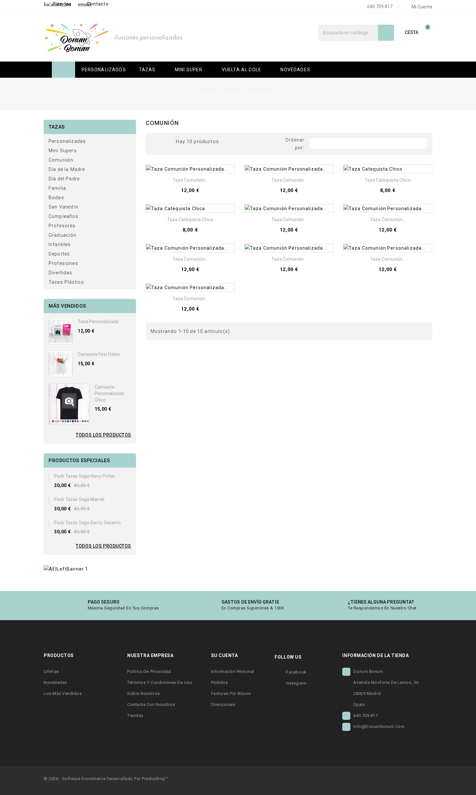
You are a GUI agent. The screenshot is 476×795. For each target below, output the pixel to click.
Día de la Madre (67, 169)
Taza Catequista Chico (388, 180)
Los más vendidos (63, 693)
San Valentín (63, 207)
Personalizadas (67, 141)
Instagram (296, 683)
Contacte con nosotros (151, 704)
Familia (57, 188)
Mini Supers (63, 150)
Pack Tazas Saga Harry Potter (84, 476)
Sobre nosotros (143, 693)
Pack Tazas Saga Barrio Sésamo (87, 522)
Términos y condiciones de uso (159, 682)
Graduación (63, 235)
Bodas (56, 197)
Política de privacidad (149, 671)
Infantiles (60, 244)
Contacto (93, 3)
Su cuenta (224, 655)
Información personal (232, 671)
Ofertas (51, 671)
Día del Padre (64, 178)
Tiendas (58, 3)
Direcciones (223, 704)
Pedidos (219, 682)
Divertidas (61, 272)
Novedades (55, 682)
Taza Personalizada (98, 321)
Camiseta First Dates (99, 354)
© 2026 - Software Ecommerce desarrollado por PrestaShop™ (106, 778)
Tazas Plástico (66, 282)
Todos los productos (103, 434)
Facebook (296, 672)
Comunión (61, 160)
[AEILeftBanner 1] (66, 568)
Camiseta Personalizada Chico (109, 393)
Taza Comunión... (190, 180)
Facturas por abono (231, 693)
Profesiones (63, 263)
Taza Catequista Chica (190, 219)
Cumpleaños (64, 216)
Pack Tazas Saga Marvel (79, 499)
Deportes (59, 253)
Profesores (62, 225)
